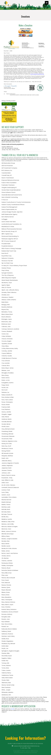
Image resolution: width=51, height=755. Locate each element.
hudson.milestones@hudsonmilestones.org (26, 746)
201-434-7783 (26, 748)
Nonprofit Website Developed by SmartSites (25, 752)
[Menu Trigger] (46, 3)
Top (48, 752)
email (12, 709)
